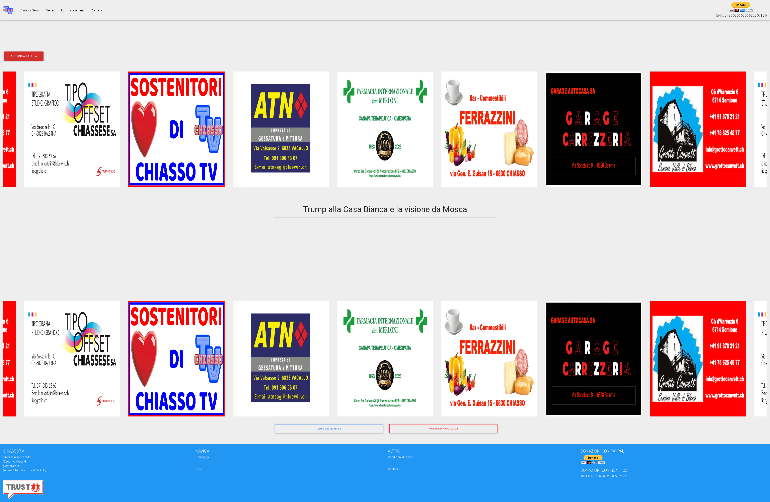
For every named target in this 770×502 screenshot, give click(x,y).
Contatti (96, 10)
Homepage (203, 457)
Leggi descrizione (329, 428)
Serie (49, 10)
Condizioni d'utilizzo (400, 457)
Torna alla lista (25, 56)
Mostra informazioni (443, 428)
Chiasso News (30, 10)
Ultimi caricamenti (72, 10)
